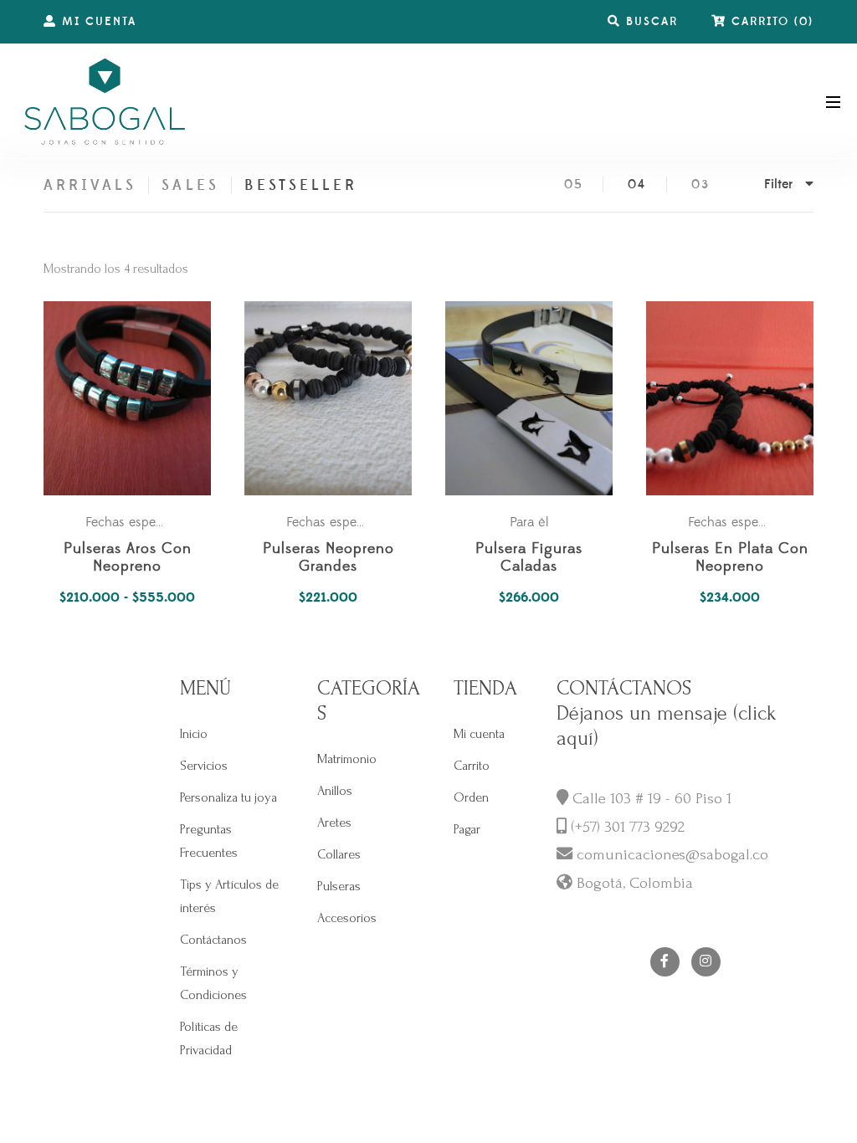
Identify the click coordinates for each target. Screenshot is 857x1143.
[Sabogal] (104, 101)
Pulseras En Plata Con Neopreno (730, 559)
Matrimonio (347, 758)
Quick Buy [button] (336, 398)
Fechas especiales (136, 522)
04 (637, 184)
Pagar (467, 829)
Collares (339, 854)
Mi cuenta (479, 733)
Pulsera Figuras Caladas (528, 559)
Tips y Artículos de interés (229, 896)
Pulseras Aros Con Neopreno (128, 559)
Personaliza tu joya (228, 797)
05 (573, 184)
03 (700, 184)
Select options (135, 398)
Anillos (334, 790)
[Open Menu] (833, 101)
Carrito (472, 765)
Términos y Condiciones (213, 983)
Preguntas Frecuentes (209, 841)
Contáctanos (213, 939)
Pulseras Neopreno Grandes (328, 559)
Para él (529, 522)
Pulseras (339, 886)
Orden (471, 797)
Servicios (204, 765)
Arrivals (90, 185)
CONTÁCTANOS (624, 688)
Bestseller (301, 185)
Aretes (334, 822)
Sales (190, 185)
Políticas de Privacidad (209, 1038)
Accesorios (347, 917)
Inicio (194, 733)
